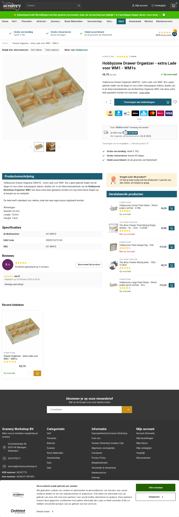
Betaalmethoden (100, 462)
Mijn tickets (142, 443)
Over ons (96, 438)
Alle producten (143, 458)
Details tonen (43, 511)
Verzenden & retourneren (104, 467)
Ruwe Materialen (73, 21)
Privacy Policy (99, 458)
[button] (139, 5)
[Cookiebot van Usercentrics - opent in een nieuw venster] (18, 511)
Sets (109, 21)
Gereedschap (94, 21)
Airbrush (41, 21)
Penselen (27, 21)
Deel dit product (139, 143)
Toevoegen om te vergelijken (115, 143)
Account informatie (145, 433)
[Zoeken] (78, 5)
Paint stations (52, 50)
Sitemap (96, 477)
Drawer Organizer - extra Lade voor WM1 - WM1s (36, 43)
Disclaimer (97, 453)
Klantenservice (164, 21)
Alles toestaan (156, 487)
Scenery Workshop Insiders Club (108, 443)
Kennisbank (135, 21)
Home (5, 21)
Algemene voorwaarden (103, 448)
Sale (121, 21)
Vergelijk (140, 453)
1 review (132, 56)
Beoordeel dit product (89, 264)
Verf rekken (36, 50)
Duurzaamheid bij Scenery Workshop (109, 433)
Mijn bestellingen (144, 438)
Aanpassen (154, 496)
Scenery (55, 21)
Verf (14, 21)
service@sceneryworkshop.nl (22, 466)
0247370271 (14, 458)
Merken (149, 21)
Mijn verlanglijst (144, 448)
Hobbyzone (82, 50)
